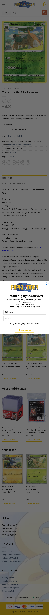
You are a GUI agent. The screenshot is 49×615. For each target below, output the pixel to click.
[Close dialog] (47, 283)
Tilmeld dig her (24, 330)
